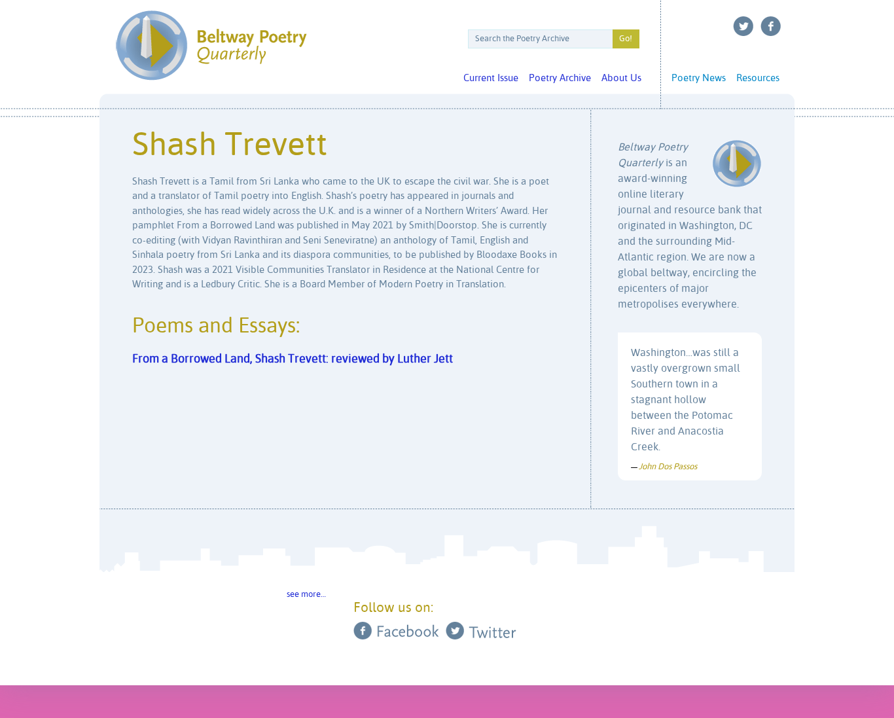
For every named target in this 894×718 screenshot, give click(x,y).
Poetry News (698, 78)
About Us (621, 78)
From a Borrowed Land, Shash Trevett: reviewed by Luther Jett (292, 359)
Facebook (770, 26)
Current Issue (490, 78)
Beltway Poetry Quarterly (211, 45)
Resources (757, 78)
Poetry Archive (560, 78)
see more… (306, 594)
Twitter (743, 26)
